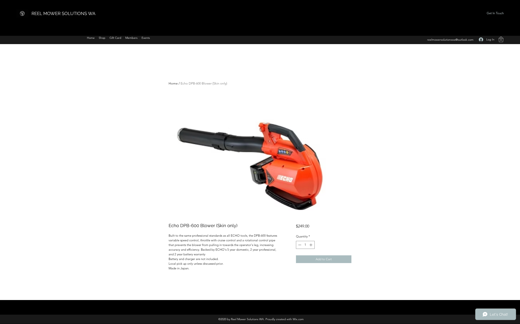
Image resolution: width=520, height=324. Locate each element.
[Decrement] (299, 245)
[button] (501, 39)
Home (173, 83)
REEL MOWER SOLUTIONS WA (63, 13)
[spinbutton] (305, 245)
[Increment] (311, 245)
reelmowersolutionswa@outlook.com (450, 39)
